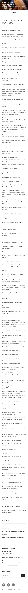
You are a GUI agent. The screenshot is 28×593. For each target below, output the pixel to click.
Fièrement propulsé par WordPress (11, 589)
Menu (14, 12)
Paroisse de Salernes (9, 3)
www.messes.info (13, 564)
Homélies (7, 520)
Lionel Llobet (18, 18)
